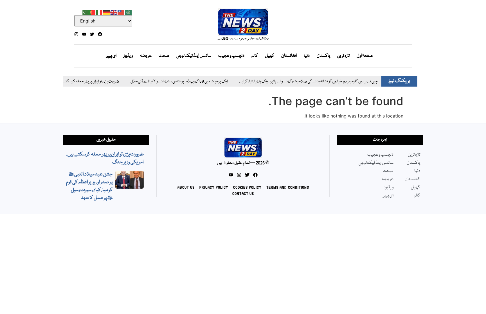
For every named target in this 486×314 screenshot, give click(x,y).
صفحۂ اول (365, 56)
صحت (164, 56)
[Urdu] (84, 12)
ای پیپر (111, 56)
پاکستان (323, 56)
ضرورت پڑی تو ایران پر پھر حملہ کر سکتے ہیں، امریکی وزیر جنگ (68, 81)
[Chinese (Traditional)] (121, 12)
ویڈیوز (128, 56)
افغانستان (289, 56)
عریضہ (146, 56)
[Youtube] (84, 34)
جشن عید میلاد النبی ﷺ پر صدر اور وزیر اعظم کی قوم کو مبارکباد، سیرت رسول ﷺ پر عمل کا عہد (89, 186)
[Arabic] (128, 12)
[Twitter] (92, 34)
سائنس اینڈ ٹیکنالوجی (193, 56)
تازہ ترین (343, 56)
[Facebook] (100, 34)
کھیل (269, 56)
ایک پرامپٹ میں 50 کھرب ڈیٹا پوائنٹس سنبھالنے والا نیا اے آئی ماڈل (172, 81)
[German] (106, 12)
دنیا (307, 56)
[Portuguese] (92, 12)
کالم (254, 56)
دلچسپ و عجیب (231, 56)
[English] (114, 12)
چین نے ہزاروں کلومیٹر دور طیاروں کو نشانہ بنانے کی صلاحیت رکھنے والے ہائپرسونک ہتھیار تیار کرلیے (302, 81)
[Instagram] (76, 34)
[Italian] (99, 12)
